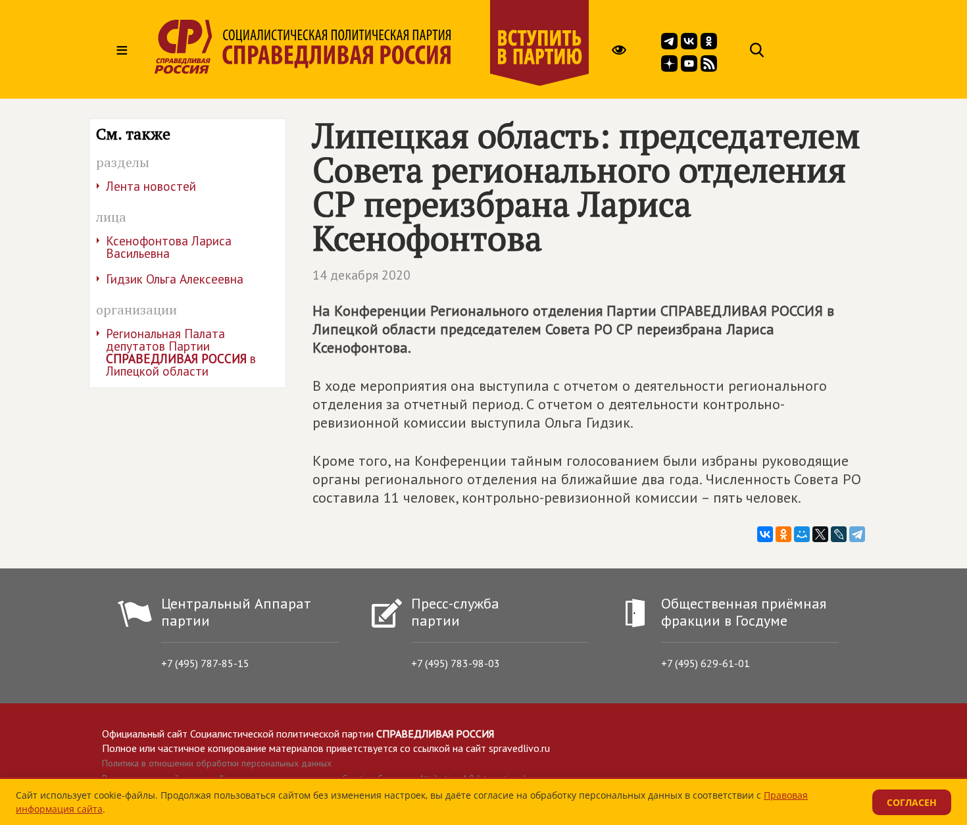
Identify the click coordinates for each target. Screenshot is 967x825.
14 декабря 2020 (361, 275)
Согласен (912, 802)
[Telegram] (857, 534)
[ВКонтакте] (765, 534)
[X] (820, 534)
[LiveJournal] (839, 534)
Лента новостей (151, 186)
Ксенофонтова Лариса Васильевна (169, 247)
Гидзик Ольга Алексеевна (174, 279)
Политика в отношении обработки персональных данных (217, 763)
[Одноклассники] (783, 534)
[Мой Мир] (802, 534)
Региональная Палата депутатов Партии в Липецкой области (181, 352)
